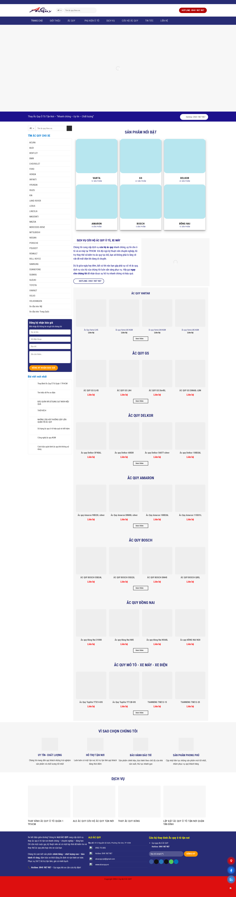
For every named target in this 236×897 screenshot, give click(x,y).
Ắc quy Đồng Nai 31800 (91, 640)
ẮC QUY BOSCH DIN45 (157, 577)
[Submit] (94, 10)
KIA (30, 195)
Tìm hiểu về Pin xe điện (46, 392)
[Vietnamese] (36, 1)
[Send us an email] (203, 2)
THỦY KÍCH (42, 410)
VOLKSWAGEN (35, 301)
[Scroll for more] (118, 115)
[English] (39, 1)
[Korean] (50, 1)
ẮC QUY (71, 20)
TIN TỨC (149, 20)
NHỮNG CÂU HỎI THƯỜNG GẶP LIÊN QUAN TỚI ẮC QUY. (52, 420)
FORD (31, 169)
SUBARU (33, 274)
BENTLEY (33, 153)
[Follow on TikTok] (156, 861)
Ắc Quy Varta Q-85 (91, 330)
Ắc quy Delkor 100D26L (190, 452)
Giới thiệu (55, 20)
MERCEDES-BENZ (37, 227)
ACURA (32, 142)
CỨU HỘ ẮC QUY (130, 20)
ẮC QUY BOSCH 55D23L (124, 577)
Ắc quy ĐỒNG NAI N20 (190, 640)
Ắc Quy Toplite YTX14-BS (91, 702)
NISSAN (32, 237)
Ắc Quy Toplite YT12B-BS (124, 702)
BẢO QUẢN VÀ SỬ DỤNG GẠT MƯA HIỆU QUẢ (53, 402)
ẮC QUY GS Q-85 (91, 390)
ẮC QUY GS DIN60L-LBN (190, 390)
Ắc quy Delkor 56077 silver (157, 452)
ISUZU (32, 190)
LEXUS (32, 206)
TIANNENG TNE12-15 (157, 702)
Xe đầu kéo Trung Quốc (39, 311)
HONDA (32, 174)
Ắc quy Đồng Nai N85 (124, 640)
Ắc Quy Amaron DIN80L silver (124, 515)
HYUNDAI (33, 185)
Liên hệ (164, 20)
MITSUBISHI (34, 232)
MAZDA (32, 222)
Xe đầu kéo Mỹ (35, 306)
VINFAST (33, 290)
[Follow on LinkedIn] (176, 861)
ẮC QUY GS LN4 (124, 390)
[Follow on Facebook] (197, 2)
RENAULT (33, 253)
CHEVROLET (34, 163)
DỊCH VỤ (111, 20)
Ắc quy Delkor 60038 (124, 452)
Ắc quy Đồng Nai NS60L (157, 640)
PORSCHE (33, 243)
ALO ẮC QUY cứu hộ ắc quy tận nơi (93, 821)
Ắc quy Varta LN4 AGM (157, 330)
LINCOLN (33, 211)
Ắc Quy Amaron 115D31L (190, 515)
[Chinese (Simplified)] (43, 1)
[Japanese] (46, 1)
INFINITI (33, 179)
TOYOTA (33, 285)
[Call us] (205, 2)
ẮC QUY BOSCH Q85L (190, 577)
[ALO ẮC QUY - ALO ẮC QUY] (40, 10)
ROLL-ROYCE (35, 258)
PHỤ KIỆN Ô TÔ (92, 20)
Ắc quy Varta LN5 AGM (190, 330)
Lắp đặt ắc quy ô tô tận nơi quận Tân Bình (183, 823)
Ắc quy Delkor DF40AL (91, 452)
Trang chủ (37, 20)
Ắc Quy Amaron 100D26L (157, 515)
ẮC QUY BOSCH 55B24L (91, 577)
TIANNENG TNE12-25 (190, 702)
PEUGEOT (33, 248)
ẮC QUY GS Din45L (157, 390)
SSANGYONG (35, 269)
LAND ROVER (35, 200)
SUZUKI (32, 280)
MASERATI (34, 216)
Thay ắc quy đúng (129, 821)
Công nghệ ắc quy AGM (47, 437)
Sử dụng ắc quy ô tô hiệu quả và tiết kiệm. (54, 428)
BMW (31, 158)
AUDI (31, 148)
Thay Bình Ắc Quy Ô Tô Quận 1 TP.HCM (52, 383)
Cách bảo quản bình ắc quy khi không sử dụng (53, 447)
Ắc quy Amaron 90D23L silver (91, 515)
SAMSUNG (34, 264)
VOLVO (32, 295)
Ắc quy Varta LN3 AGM (124, 330)
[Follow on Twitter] (200, 2)
